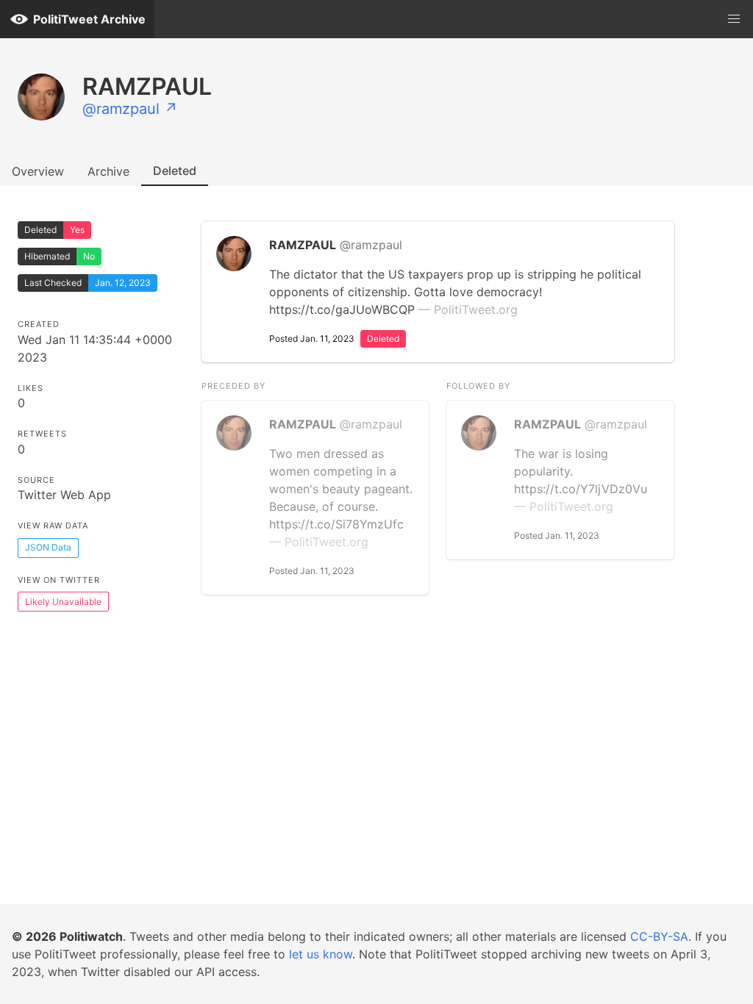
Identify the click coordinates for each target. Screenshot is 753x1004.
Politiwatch (91, 936)
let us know (320, 954)
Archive (108, 171)
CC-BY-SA (659, 936)
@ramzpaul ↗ (130, 109)
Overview (38, 171)
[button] (734, 19)
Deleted (174, 170)
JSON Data (48, 547)
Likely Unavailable (63, 601)
